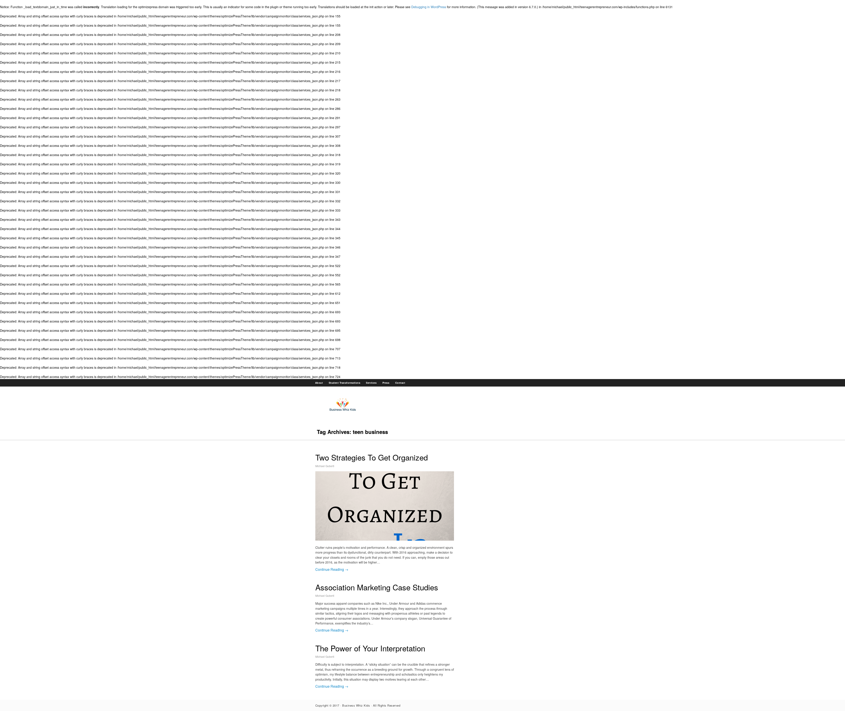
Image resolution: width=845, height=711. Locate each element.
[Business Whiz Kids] (342, 412)
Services (371, 382)
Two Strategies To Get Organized (371, 457)
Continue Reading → (331, 569)
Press (385, 382)
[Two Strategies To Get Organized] (384, 506)
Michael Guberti (324, 466)
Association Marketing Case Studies (376, 587)
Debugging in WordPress (428, 7)
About (319, 382)
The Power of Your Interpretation (370, 648)
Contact (400, 382)
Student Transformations (344, 382)
